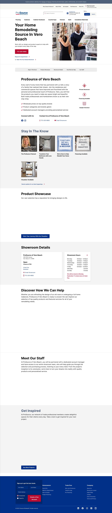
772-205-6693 (21, 51)
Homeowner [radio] (87, 14)
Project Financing (46, 494)
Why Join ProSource (70, 488)
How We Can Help (71, 69)
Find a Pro (81, 6)
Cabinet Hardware (39, 20)
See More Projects (29, 467)
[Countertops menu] (57, 20)
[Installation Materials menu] (88, 20)
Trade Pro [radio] (93, 14)
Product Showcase (45, 69)
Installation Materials (81, 20)
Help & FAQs (58, 6)
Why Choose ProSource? (48, 6)
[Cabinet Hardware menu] (45, 20)
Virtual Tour (26, 267)
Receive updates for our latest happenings (32, 184)
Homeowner (22, 495)
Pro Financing (68, 492)
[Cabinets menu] (30, 20)
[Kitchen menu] (65, 20)
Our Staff (82, 69)
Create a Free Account (34, 498)
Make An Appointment (47, 490)
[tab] (77, 266)
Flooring (18, 20)
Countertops (52, 20)
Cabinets (27, 20)
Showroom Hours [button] (73, 255)
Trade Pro (21, 498)
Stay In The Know (32, 69)
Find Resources (73, 6)
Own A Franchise (91, 496)
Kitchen (62, 20)
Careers (89, 494)
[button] (89, 6)
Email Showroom (30, 272)
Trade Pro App (68, 490)
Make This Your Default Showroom (25, 59)
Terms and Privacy (91, 498)
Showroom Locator (91, 490)
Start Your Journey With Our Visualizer (35, 236)
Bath (69, 20)
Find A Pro (44, 488)
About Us (89, 488)
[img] (15, 59)
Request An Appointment (21, 56)
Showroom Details (58, 69)
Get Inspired (65, 6)
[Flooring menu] (21, 20)
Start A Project (46, 492)
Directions (25, 269)
